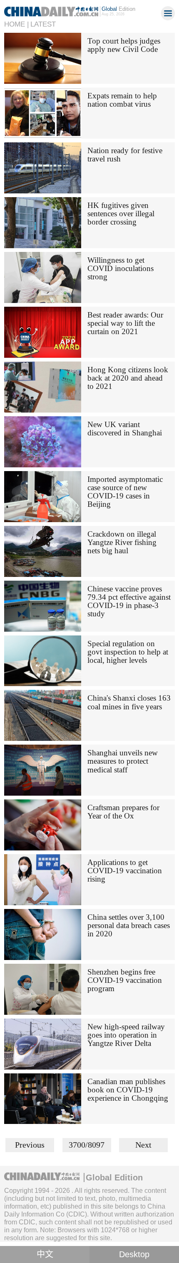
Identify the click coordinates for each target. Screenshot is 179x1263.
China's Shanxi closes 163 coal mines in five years (129, 702)
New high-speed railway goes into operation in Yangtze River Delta (126, 1035)
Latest (43, 24)
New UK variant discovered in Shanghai (124, 428)
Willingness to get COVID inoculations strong (120, 268)
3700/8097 (86, 1144)
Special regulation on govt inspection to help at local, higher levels (127, 651)
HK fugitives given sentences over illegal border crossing (120, 213)
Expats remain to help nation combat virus (122, 99)
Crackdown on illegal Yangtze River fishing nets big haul (122, 542)
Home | (16, 24)
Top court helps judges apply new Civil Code (123, 45)
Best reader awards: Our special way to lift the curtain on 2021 (125, 323)
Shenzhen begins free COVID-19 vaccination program (124, 980)
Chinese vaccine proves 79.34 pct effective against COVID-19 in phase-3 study (129, 601)
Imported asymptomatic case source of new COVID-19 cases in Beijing (125, 491)
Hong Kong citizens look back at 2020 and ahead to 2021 (127, 378)
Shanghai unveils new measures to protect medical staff (122, 761)
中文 (45, 1254)
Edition (118, 9)
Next (143, 1144)
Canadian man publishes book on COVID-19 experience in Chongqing (127, 1089)
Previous (30, 1144)
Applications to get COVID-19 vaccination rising (124, 870)
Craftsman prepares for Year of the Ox (123, 811)
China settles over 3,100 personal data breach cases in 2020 (128, 925)
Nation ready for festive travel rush (124, 154)
